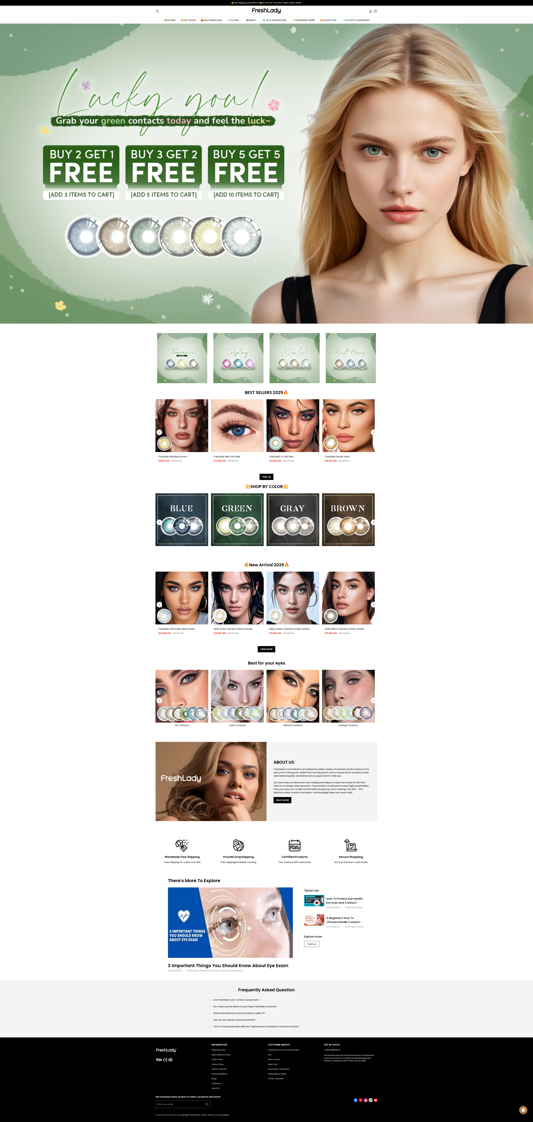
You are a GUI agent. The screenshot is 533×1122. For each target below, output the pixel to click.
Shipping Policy (218, 1050)
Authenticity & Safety (277, 1074)
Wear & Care (274, 1059)
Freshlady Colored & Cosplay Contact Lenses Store (215, 970)
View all (266, 476)
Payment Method (219, 1074)
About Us (216, 1088)
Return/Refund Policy (221, 1054)
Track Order (217, 1059)
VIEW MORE (266, 649)
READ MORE (282, 800)
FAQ (269, 1054)
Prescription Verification (278, 1069)
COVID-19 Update (276, 1078)
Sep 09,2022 (174, 970)
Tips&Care (311, 944)
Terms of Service (219, 1069)
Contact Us (217, 1083)
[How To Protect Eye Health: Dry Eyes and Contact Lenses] (314, 900)
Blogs (214, 1078)
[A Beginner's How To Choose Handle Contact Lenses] (314, 920)
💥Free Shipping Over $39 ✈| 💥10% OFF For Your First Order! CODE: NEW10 (266, 2)
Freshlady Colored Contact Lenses (283, 1050)
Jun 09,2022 (333, 926)
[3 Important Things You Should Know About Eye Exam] (230, 922)
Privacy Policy (218, 1064)
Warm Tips (272, 1064)
